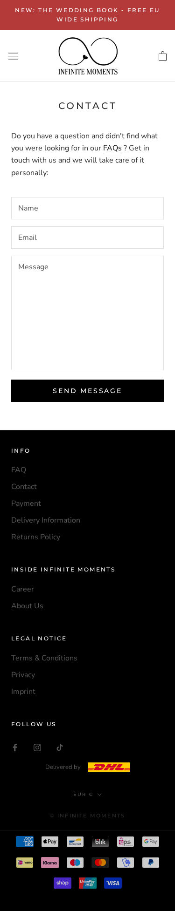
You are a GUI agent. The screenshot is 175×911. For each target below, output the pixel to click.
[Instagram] (37, 747)
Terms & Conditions (44, 658)
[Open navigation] (13, 56)
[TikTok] (59, 747)
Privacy (23, 675)
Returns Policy (35, 537)
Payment (26, 503)
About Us (27, 606)
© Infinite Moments (88, 815)
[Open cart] (163, 56)
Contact (24, 487)
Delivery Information (45, 520)
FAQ (18, 470)
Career (22, 589)
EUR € (83, 794)
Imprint (23, 692)
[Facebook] (15, 747)
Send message (87, 391)
